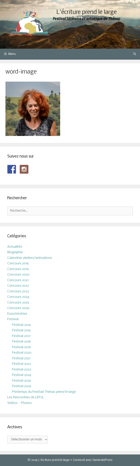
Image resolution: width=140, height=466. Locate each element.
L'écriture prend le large (87, 12)
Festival (13, 319)
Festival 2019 (21, 347)
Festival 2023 (21, 369)
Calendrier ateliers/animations (29, 258)
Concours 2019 (18, 269)
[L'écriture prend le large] (30, 24)
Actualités (14, 247)
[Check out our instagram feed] (24, 169)
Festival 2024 (21, 375)
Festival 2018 (21, 341)
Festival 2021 (21, 358)
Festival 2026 (21, 386)
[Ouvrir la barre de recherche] (134, 54)
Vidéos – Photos (19, 403)
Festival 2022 (21, 364)
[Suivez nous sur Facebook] (11, 169)
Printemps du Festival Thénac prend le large (44, 392)
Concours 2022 (18, 286)
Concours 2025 (18, 302)
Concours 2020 (18, 274)
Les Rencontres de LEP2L (25, 397)
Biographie (15, 252)
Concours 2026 (18, 308)
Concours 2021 (17, 280)
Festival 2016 (21, 330)
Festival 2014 (21, 325)
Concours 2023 (18, 291)
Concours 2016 (18, 263)
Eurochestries (17, 314)
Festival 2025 (21, 381)
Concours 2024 (18, 297)
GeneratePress (102, 460)
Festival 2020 (21, 353)
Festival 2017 (21, 336)
